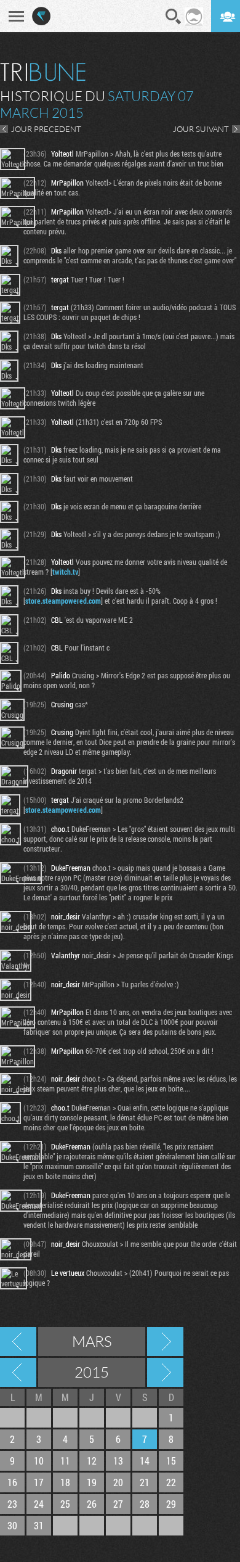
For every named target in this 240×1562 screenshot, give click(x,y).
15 (171, 1460)
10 (39, 1460)
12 (92, 1460)
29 (171, 1503)
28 (145, 1503)
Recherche (173, 16)
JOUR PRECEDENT (46, 129)
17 (39, 1482)
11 (65, 1460)
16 (12, 1482)
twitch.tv (65, 572)
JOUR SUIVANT (201, 129)
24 (39, 1503)
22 (171, 1482)
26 (92, 1503)
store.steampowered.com (63, 601)
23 (12, 1503)
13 (118, 1460)
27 (118, 1503)
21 (145, 1482)
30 (12, 1525)
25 (65, 1503)
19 (92, 1482)
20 (118, 1482)
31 (39, 1525)
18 (65, 1482)
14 (145, 1460)
